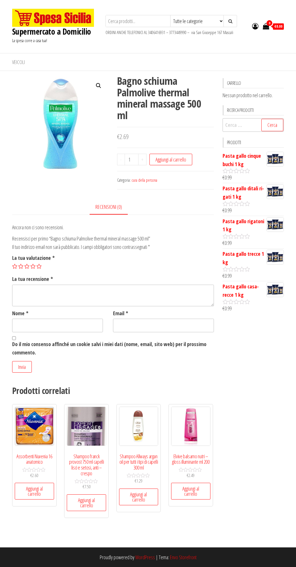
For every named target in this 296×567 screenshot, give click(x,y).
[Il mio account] (255, 26)
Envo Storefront (183, 557)
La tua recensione (32, 278)
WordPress (145, 557)
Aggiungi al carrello (171, 159)
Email (120, 313)
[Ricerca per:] (253, 125)
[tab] (113, 207)
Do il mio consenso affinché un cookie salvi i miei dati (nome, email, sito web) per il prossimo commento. (109, 348)
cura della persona (144, 180)
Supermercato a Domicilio (51, 31)
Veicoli (18, 62)
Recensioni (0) (108, 206)
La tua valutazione (33, 257)
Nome (20, 313)
